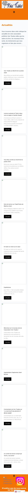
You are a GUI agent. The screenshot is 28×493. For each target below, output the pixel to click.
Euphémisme (7, 287)
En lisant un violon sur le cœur (12, 246)
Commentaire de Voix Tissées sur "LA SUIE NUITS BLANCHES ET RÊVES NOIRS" (13, 411)
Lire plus (7, 83)
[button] (14, 12)
